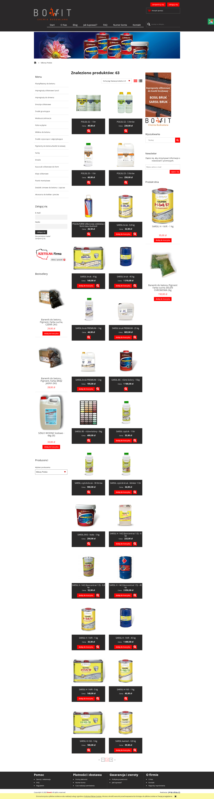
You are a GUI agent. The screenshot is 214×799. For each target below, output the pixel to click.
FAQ (37, 782)
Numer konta (80, 782)
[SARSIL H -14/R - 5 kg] (88, 670)
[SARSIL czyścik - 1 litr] (125, 412)
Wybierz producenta (42, 467)
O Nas (150, 779)
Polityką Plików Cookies (93, 796)
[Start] (52, 18)
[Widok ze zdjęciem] (135, 80)
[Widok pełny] (140, 80)
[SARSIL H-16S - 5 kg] (88, 722)
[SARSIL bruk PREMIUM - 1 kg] (88, 309)
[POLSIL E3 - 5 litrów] (125, 154)
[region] (107, 45)
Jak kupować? (117, 782)
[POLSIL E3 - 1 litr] (88, 154)
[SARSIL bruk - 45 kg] (125, 257)
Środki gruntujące (42, 111)
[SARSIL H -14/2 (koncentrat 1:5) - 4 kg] (125, 515)
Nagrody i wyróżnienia (156, 786)
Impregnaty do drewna (44, 97)
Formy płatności (81, 779)
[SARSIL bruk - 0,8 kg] (125, 206)
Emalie (38, 160)
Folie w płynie (40, 125)
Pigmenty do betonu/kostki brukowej (50, 146)
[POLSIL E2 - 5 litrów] (125, 103)
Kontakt (151, 782)
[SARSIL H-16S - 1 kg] (125, 670)
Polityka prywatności (119, 779)
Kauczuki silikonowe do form (47, 167)
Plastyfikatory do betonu (45, 83)
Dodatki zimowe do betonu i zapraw (50, 187)
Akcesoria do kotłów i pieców (47, 194)
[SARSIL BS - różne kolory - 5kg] (88, 412)
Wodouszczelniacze (43, 118)
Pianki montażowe (42, 180)
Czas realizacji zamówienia (84, 786)
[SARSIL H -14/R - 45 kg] (125, 619)
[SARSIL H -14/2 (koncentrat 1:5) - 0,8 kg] (88, 567)
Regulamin (40, 786)
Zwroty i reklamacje (43, 779)
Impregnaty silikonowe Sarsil (47, 90)
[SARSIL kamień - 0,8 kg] (125, 722)
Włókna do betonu (42, 132)
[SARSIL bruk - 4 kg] (88, 257)
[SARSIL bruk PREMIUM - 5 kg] (88, 361)
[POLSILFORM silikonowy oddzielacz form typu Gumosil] (88, 206)
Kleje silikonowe (41, 174)
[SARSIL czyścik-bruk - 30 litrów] (88, 464)
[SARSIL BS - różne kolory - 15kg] (125, 361)
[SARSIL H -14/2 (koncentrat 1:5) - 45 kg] (125, 567)
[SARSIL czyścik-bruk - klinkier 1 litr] (125, 464)
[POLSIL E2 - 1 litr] (88, 103)
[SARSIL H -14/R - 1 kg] (88, 619)
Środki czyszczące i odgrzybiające (49, 139)
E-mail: (38, 213)
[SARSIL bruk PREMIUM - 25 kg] (125, 309)
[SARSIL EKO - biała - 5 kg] (88, 515)
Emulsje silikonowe (43, 104)
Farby (37, 153)
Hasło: (37, 222)
